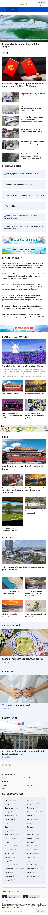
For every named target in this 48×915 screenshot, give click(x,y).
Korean (10, 880)
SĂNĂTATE (8, 672)
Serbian (32, 842)
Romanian (34, 834)
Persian (32, 819)
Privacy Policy (6, 911)
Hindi (8, 861)
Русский (5, 785)
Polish (31, 823)
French (10, 842)
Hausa (9, 853)
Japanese (11, 876)
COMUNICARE (9, 718)
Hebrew (10, 857)
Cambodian (10, 819)
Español (27, 778)
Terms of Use (18, 911)
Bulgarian (12, 815)
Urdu (30, 872)
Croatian (11, 823)
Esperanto (12, 834)
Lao (30, 800)
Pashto (31, 830)
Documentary (29, 785)
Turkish (32, 864)
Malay (34, 804)
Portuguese (34, 827)
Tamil (31, 857)
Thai (30, 861)
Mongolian (34, 808)
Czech (9, 827)
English (4, 778)
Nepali (31, 815)
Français (5, 781)
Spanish (33, 849)
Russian (33, 838)
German (11, 845)
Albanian (10, 800)
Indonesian (14, 868)
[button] (4, 39)
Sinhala (32, 845)
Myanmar (35, 811)
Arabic (10, 804)
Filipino (10, 838)
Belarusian (13, 808)
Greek (10, 849)
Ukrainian (34, 868)
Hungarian (11, 864)
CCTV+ (4, 789)
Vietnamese (35, 876)
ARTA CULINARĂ (11, 625)
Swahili (33, 853)
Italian (10, 872)
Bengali (9, 811)
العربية (26, 781)
